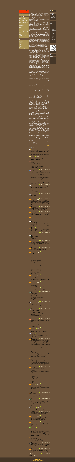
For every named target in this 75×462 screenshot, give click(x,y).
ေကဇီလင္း (37, 333)
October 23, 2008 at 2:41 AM (45, 235)
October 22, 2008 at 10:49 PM (45, 169)
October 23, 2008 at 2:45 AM (45, 240)
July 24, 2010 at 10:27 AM (46, 453)
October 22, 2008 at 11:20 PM (45, 198)
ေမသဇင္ (38, 212)
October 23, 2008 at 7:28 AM (45, 291)
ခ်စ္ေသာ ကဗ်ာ (21, 43)
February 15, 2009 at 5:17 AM (45, 448)
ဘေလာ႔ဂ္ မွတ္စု (53, 34)
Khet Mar (38, 416)
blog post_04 (20, 27)
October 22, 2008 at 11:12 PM (45, 193)
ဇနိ (48, 149)
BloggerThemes (36, 460)
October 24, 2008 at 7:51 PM (45, 392)
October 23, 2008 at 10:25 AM (45, 308)
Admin (22, 22)
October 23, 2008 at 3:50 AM (45, 247)
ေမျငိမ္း (38, 407)
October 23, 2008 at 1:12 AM (45, 232)
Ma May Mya (37, 384)
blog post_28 (20, 34)
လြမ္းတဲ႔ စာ (20, 46)
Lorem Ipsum (23, 26)
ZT (38, 437)
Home (32, 453)
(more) (24, 25)
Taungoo (38, 282)
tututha (38, 199)
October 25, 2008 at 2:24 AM (45, 398)
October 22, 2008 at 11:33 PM (45, 206)
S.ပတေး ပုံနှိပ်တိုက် (24, 18)
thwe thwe (38, 328)
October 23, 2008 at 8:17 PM (45, 338)
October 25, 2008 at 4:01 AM (45, 411)
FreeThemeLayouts (42, 460)
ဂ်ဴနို (38, 217)
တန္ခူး (38, 422)
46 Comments (47, 145)
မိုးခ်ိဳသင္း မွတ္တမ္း (38, 459)
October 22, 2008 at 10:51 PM (45, 184)
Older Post (35, 453)
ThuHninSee (37, 156)
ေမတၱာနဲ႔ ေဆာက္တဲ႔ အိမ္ (37, 10)
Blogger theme (32, 460)
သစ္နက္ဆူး (38, 302)
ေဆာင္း (38, 367)
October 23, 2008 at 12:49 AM (45, 227)
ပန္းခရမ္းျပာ (37, 275)
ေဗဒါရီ (38, 319)
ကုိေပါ (38, 185)
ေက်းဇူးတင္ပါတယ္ (54, 39)
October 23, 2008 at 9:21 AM (45, 301)
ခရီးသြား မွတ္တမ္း (21, 42)
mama (38, 252)
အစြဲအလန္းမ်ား (53, 38)
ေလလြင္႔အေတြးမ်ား (21, 48)
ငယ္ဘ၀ (19, 44)
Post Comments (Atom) (34, 455)
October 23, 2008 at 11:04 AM (45, 318)
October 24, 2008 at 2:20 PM (45, 376)
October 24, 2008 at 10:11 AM (45, 366)
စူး (38, 170)
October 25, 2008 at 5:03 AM (45, 415)
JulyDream (38, 427)
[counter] (51, 54)
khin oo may (37, 358)
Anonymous (23, 30)
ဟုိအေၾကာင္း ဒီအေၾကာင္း (23, 47)
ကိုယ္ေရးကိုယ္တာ (21, 41)
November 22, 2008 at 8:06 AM (45, 442)
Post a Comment (39, 454)
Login (54, 10)
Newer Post (30, 453)
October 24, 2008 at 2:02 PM (45, 370)
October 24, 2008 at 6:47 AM (45, 351)
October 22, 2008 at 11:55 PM (45, 221)
